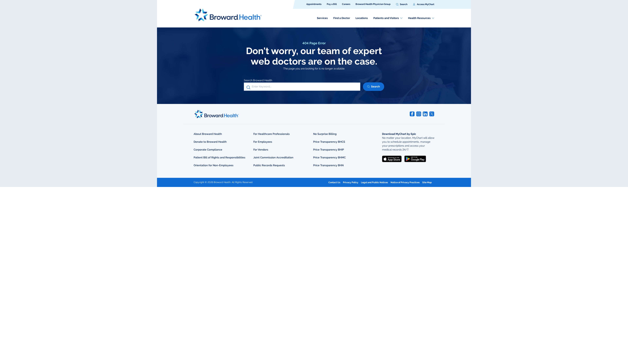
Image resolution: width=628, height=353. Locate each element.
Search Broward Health (258, 80)
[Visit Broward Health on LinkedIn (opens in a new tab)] (425, 114)
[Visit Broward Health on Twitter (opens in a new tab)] (431, 114)
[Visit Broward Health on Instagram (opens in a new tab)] (418, 114)
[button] (402, 4)
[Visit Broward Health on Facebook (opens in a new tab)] (412, 114)
